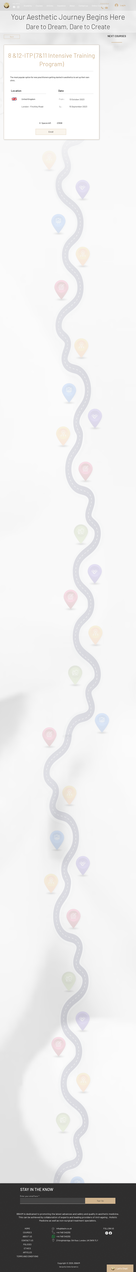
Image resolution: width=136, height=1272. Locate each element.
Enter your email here (29, 1196)
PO (27, 1244)
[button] (61, 5)
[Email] (106, 8)
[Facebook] (14, 7)
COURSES (27, 1232)
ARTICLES (27, 1252)
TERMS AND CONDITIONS (27, 1256)
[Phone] (102, 8)
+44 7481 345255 (63, 1232)
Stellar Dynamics (72, 1267)
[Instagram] (18, 7)
